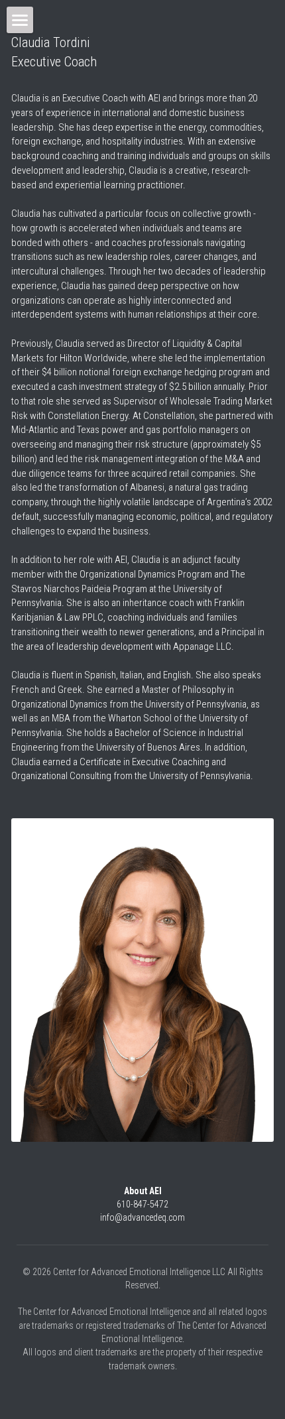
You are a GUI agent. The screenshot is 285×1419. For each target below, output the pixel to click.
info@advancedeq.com (142, 1217)
